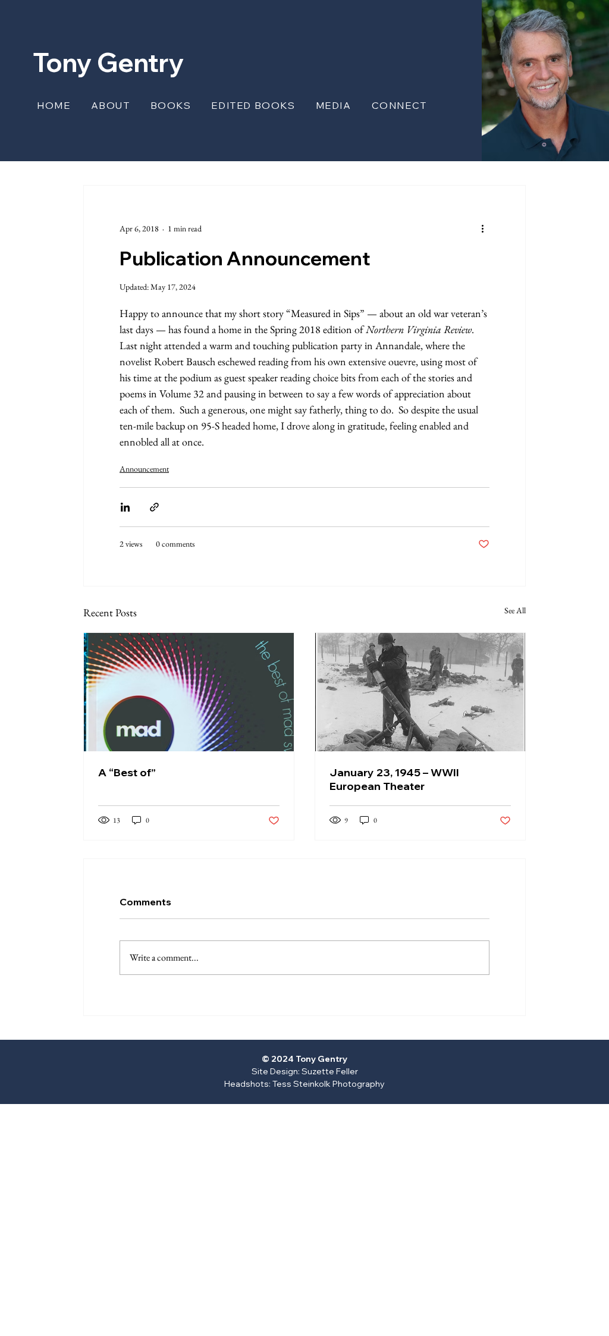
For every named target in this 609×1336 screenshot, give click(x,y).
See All (515, 610)
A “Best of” (127, 772)
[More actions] (482, 228)
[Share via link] (154, 507)
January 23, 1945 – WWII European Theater (394, 779)
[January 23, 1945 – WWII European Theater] (420, 692)
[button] (173, 105)
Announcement (144, 468)
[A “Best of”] (189, 692)
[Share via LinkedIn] (125, 507)
